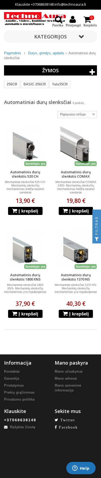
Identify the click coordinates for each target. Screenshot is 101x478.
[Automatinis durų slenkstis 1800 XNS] (25, 248)
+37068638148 (42, 4)
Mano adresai (66, 378)
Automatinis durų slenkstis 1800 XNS (25, 277)
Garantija (11, 378)
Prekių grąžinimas (19, 392)
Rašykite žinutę (22, 427)
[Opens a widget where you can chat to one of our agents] (81, 468)
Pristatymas (14, 385)
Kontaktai (12, 371)
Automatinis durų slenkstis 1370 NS (76, 277)
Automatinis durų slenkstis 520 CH (25, 174)
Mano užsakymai (69, 371)
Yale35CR (60, 84)
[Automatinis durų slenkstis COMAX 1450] (76, 145)
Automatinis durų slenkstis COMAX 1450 (76, 176)
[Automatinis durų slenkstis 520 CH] (25, 145)
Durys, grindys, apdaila (46, 53)
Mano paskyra (71, 363)
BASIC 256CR (34, 84)
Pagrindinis (12, 53)
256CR (12, 84)
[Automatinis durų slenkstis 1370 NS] (76, 248)
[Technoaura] (36, 18)
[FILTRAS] (96, 239)
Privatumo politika (19, 399)
